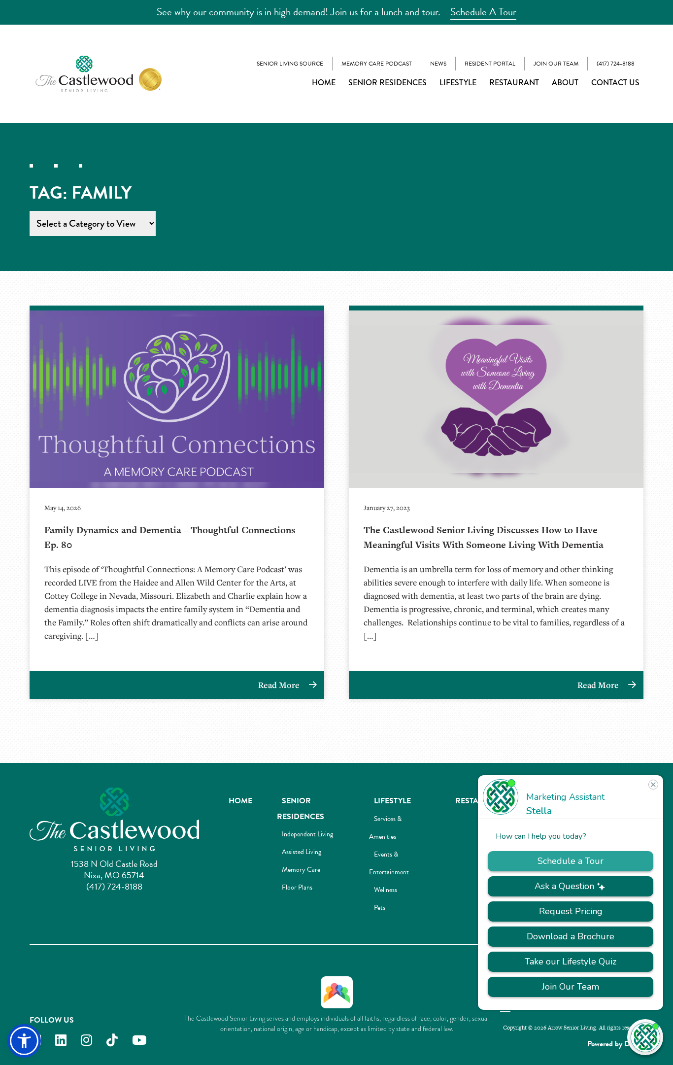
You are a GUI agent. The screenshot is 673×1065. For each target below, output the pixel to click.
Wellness (385, 890)
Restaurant (514, 82)
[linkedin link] (61, 1040)
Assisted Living (301, 852)
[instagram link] (86, 1040)
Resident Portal (490, 63)
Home (324, 82)
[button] (24, 1041)
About (565, 82)
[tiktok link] (112, 1040)
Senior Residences (387, 82)
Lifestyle (457, 82)
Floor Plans (297, 887)
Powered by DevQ (615, 1044)
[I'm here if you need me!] (645, 1037)
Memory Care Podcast (376, 63)
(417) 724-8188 (616, 63)
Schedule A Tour (483, 12)
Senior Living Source (290, 63)
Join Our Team (556, 63)
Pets (379, 907)
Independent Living (307, 834)
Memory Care (301, 869)
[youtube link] (139, 1040)
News (438, 63)
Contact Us (615, 82)
